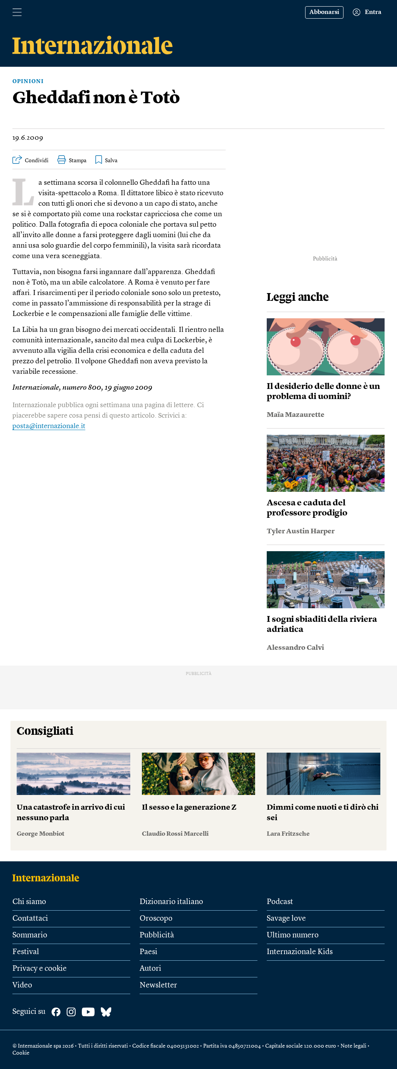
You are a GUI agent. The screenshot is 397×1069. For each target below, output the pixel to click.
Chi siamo (29, 902)
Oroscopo (156, 919)
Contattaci (30, 919)
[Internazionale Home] (48, 878)
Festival (25, 952)
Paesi (148, 952)
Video (22, 985)
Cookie (20, 1053)
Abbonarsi (324, 12)
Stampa (77, 160)
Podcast (280, 902)
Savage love (286, 919)
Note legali (353, 1046)
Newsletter (158, 985)
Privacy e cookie (39, 969)
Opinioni (28, 81)
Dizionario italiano (171, 902)
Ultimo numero (293, 935)
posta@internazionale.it (48, 426)
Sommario (29, 935)
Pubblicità (157, 935)
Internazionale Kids (300, 952)
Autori (150, 969)
